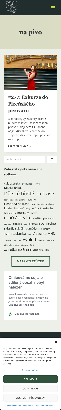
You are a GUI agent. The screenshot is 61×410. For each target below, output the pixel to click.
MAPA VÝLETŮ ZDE (30, 261)
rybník (9, 228)
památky (37, 218)
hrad (33, 204)
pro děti (7, 224)
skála (6, 233)
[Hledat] (52, 159)
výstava (24, 244)
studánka (18, 233)
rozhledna (47, 223)
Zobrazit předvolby (30, 398)
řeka (47, 249)
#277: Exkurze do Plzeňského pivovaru (28, 104)
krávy (27, 208)
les (51, 208)
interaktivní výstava (45, 204)
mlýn (13, 213)
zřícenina (38, 249)
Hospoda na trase (16, 204)
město (34, 212)
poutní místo (49, 218)
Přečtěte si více (19, 146)
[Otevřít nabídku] (53, 7)
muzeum (23, 213)
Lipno (7, 212)
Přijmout (30, 379)
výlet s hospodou (11, 245)
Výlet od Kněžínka (45, 240)
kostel (8, 208)
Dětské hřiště (13, 188)
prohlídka (17, 223)
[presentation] (30, 72)
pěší (25, 224)
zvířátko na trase (18, 249)
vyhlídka (17, 240)
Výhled (29, 239)
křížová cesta (40, 208)
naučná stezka (17, 217)
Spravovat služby (30, 370)
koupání (19, 208)
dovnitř (36, 184)
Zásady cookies (14, 405)
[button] (56, 342)
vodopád (8, 240)
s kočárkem (44, 228)
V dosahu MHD (44, 233)
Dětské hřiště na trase (29, 193)
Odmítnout (30, 388)
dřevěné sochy (11, 199)
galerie (22, 200)
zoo (31, 245)
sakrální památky (26, 228)
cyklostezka (12, 183)
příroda (33, 223)
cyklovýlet (27, 183)
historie (31, 199)
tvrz (29, 234)
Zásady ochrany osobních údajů (38, 405)
